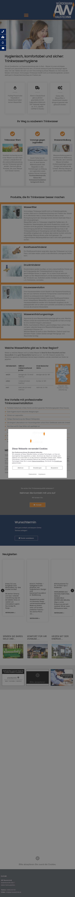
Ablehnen (21, 468)
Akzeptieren (54, 468)
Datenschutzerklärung (38, 461)
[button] (3, 31)
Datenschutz (33, 474)
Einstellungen (37, 468)
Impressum (41, 474)
